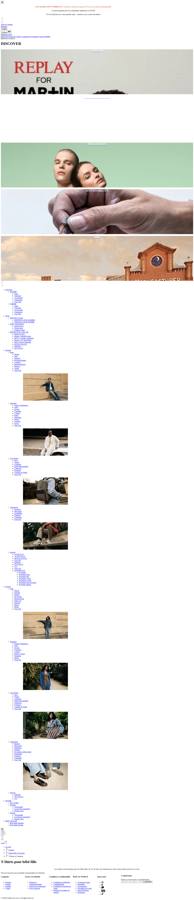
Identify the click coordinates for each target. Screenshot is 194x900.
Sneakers (17, 509)
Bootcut (17, 366)
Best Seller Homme (17, 823)
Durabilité (81, 884)
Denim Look (18, 811)
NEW (7, 316)
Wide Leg (17, 601)
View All (17, 568)
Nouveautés (18, 807)
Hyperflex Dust (24, 575)
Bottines (17, 750)
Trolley (16, 462)
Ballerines (17, 748)
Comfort (17, 362)
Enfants (11, 850)
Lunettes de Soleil (20, 472)
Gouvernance (82, 886)
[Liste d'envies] (2, 837)
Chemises (17, 411)
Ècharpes (17, 470)
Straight (17, 593)
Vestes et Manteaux (21, 405)
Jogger (16, 368)
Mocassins (18, 511)
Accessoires (18, 298)
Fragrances (81, 892)
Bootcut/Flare (19, 599)
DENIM (8, 801)
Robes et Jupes (19, 654)
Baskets (17, 744)
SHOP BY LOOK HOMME (24, 320)
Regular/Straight (20, 360)
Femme (8, 587)
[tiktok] (102, 894)
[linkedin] (103, 891)
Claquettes (18, 517)
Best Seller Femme (16, 825)
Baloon (17, 595)
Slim (16, 356)
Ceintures (17, 464)
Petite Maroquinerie (21, 466)
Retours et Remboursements (35, 883)
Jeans (16, 294)
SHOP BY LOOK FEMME (24, 322)
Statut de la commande (37, 886)
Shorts (16, 419)
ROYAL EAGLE (20, 344)
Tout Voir (17, 302)
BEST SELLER (11, 821)
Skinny (16, 354)
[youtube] (102, 887)
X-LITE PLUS (19, 556)
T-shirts (17, 413)
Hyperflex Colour (25, 581)
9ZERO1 (17, 346)
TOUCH (17, 560)
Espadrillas (18, 513)
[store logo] (6, 35)
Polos (16, 415)
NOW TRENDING (17, 324)
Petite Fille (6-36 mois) (17, 853)
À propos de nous (83, 882)
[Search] (3, 833)
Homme (8, 350)
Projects (12, 552)
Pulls (16, 407)
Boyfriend (18, 597)
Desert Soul (18, 328)
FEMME (13, 304)
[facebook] (102, 885)
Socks (16, 423)
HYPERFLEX (19, 570)
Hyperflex (22, 573)
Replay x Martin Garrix (22, 336)
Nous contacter (34, 888)
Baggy (16, 605)
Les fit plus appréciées (22, 809)
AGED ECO (19, 554)
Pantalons (17, 417)
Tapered (17, 358)
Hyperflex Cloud (25, 579)
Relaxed (17, 603)
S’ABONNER (147, 882)
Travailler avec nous (84, 888)
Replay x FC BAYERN (22, 340)
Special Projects (83, 890)
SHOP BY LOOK (16, 318)
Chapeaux (18, 468)
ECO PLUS (18, 348)
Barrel (16, 607)
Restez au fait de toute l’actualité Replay (135, 880)
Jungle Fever (18, 326)
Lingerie (17, 421)
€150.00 (92, 11)
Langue (4, 29)
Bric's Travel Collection (22, 342)
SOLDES (8, 290)
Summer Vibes (19, 330)
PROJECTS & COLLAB (19, 332)
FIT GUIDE (14, 803)
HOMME (13, 292)
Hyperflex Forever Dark (27, 583)
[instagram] (102, 883)
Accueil (8, 847)
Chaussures (18, 300)
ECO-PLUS (18, 797)
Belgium (4, 26)
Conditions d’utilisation (61, 882)
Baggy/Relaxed (19, 364)
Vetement (17, 296)
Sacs (16, 460)
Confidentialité (58, 884)
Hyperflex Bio (24, 577)
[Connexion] (2, 840)
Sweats (16, 409)
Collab (7, 888)
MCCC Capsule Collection (24, 338)
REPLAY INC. (19, 334)
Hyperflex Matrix (25, 585)
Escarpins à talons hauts (22, 752)
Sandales (17, 515)
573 (15, 566)
